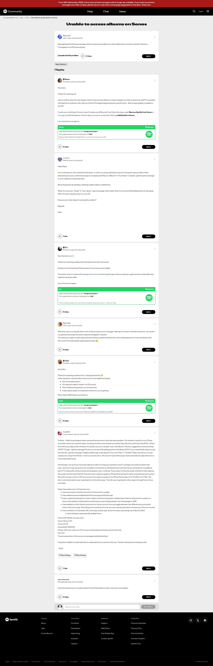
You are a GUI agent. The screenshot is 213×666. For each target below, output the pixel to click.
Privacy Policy (36, 661)
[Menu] (208, 11)
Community (15, 11)
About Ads (62, 661)
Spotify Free (136, 643)
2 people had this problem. (68, 55)
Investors (74, 638)
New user (66, 35)
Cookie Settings (49, 661)
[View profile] (60, 36)
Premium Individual (138, 623)
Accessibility (74, 661)
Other (27, 18)
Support (104, 623)
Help (90, 11)
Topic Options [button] (60, 64)
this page (61, 115)
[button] (154, 37)
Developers (75, 628)
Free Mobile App (107, 633)
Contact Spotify (107, 638)
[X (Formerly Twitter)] (198, 620)
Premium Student (138, 638)
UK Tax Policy (102, 661)
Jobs (43, 628)
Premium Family (137, 633)
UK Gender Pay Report (117, 661)
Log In (201, 11)
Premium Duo (136, 628)
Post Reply (148, 607)
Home (16, 18)
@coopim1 (70, 256)
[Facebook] (205, 620)
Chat (106, 11)
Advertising (75, 633)
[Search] (194, 11)
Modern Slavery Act (87, 661)
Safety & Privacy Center (20, 661)
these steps (120, 5)
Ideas (122, 11)
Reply (148, 56)
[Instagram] (190, 620)
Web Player (105, 628)
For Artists (75, 623)
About (43, 623)
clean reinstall (94, 274)
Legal (7, 661)
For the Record (46, 633)
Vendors (74, 643)
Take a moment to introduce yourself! (93, 137)
